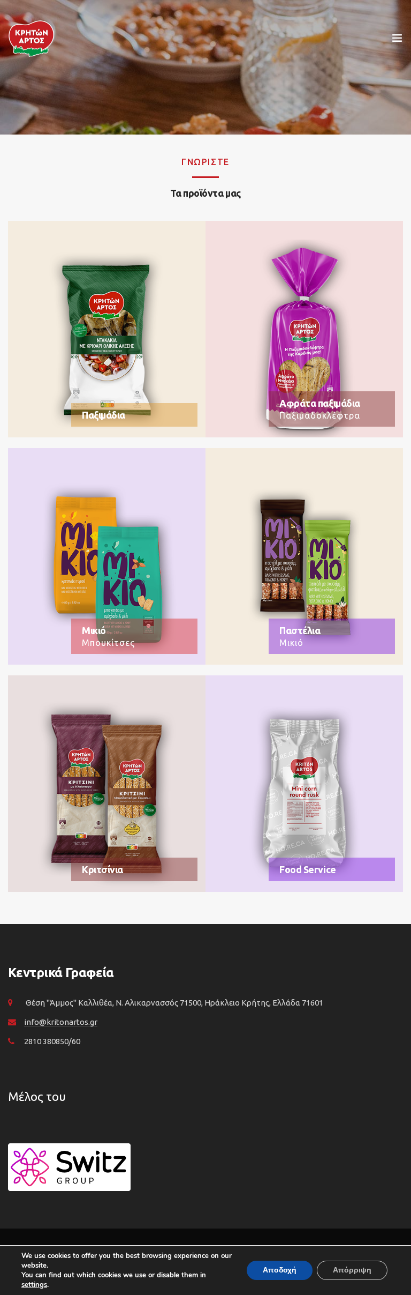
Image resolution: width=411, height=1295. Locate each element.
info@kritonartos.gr (60, 1021)
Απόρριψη (352, 1270)
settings (34, 1285)
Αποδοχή (279, 1270)
